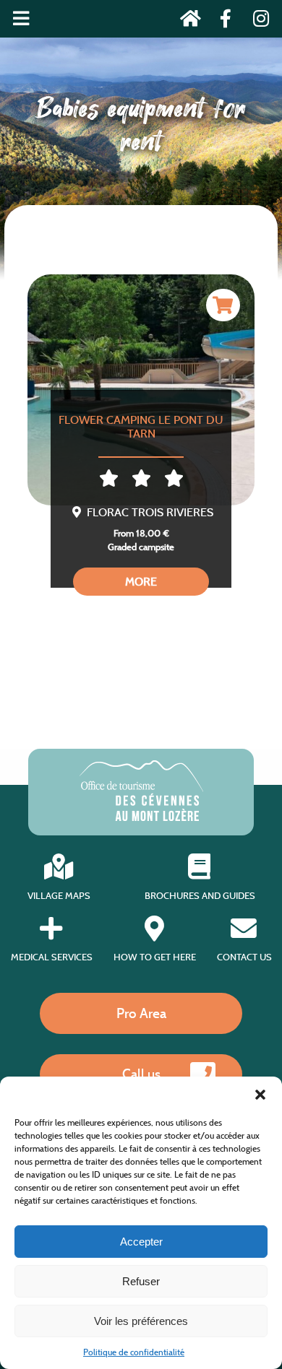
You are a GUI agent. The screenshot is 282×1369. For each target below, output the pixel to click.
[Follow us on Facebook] (221, 21)
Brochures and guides (200, 895)
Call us (141, 1073)
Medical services (52, 957)
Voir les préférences (141, 1321)
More (141, 581)
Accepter (141, 1241)
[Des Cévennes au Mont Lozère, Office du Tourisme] (141, 817)
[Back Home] (186, 21)
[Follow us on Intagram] (256, 21)
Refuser (141, 1281)
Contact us (244, 957)
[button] (260, 1094)
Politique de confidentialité (133, 1352)
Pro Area (141, 1013)
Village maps (58, 895)
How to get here (155, 957)
